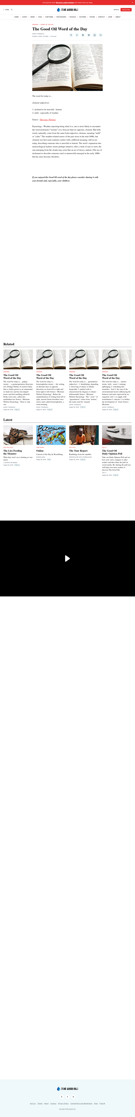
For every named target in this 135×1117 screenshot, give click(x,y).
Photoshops (61, 17)
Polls (104, 447)
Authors (82, 17)
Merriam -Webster (48, 119)
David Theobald (38, 34)
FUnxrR (102, 1103)
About (118, 17)
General (35, 24)
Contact (101, 17)
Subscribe (126, 10)
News (33, 17)
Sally (104, 472)
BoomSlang (40, 457)
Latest (24, 17)
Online (40, 450)
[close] (132, 2)
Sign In (116, 9)
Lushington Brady (10, 462)
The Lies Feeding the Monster (12, 452)
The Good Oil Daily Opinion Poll (112, 452)
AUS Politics (8, 447)
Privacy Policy (63, 1103)
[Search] (12, 10)
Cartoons (49, 17)
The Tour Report (78, 450)
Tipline (92, 17)
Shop (110, 17)
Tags (40, 17)
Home (16, 17)
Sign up (33, 1103)
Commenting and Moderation (81, 1103)
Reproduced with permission (80, 457)
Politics (72, 447)
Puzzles (73, 17)
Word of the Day (47, 24)
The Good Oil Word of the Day (12, 376)
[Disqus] (67, 242)
